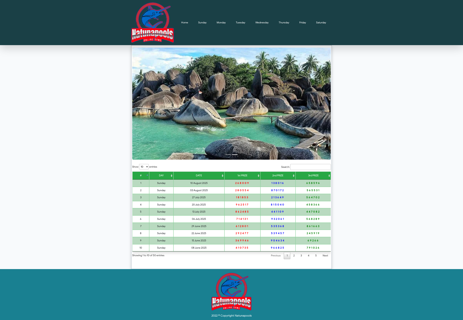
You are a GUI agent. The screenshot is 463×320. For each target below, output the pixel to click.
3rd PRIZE (313, 175)
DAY (161, 175)
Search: (285, 167)
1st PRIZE (242, 175)
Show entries (144, 166)
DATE (199, 175)
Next (325, 255)
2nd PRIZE (277, 175)
